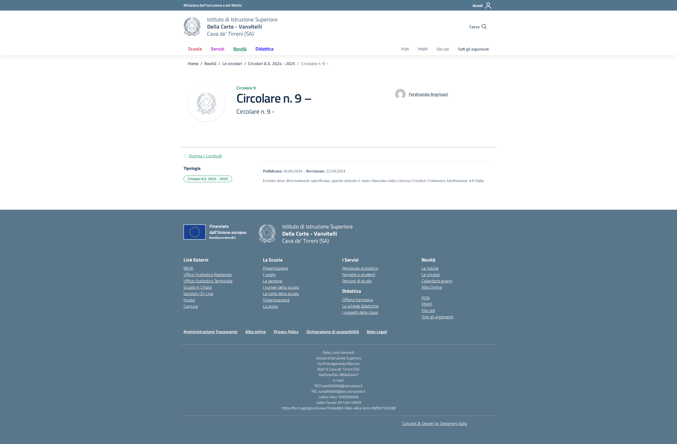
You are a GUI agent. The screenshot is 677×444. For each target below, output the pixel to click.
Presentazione (275, 268)
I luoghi (269, 274)
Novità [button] (239, 48)
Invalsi (189, 300)
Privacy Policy (286, 331)
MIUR (188, 268)
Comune (191, 306)
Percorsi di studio (357, 281)
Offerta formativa (357, 299)
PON (405, 49)
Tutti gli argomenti (473, 49)
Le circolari (431, 274)
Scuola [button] (195, 48)
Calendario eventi (437, 281)
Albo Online (432, 287)
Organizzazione (276, 300)
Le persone (272, 281)
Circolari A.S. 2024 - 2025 (208, 178)
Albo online (255, 331)
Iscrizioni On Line (198, 293)
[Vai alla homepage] (192, 26)
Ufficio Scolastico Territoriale (208, 281)
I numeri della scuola (281, 287)
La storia (270, 306)
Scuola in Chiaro (198, 287)
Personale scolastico (360, 268)
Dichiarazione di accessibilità (333, 331)
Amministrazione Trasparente (210, 331)
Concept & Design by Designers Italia (434, 423)
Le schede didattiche (360, 306)
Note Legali (377, 331)
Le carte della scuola (281, 293)
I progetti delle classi (360, 312)
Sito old (443, 49)
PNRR (423, 49)
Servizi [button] (217, 48)
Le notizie (430, 268)
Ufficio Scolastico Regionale (208, 274)
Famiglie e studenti (358, 274)
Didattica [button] (264, 48)
